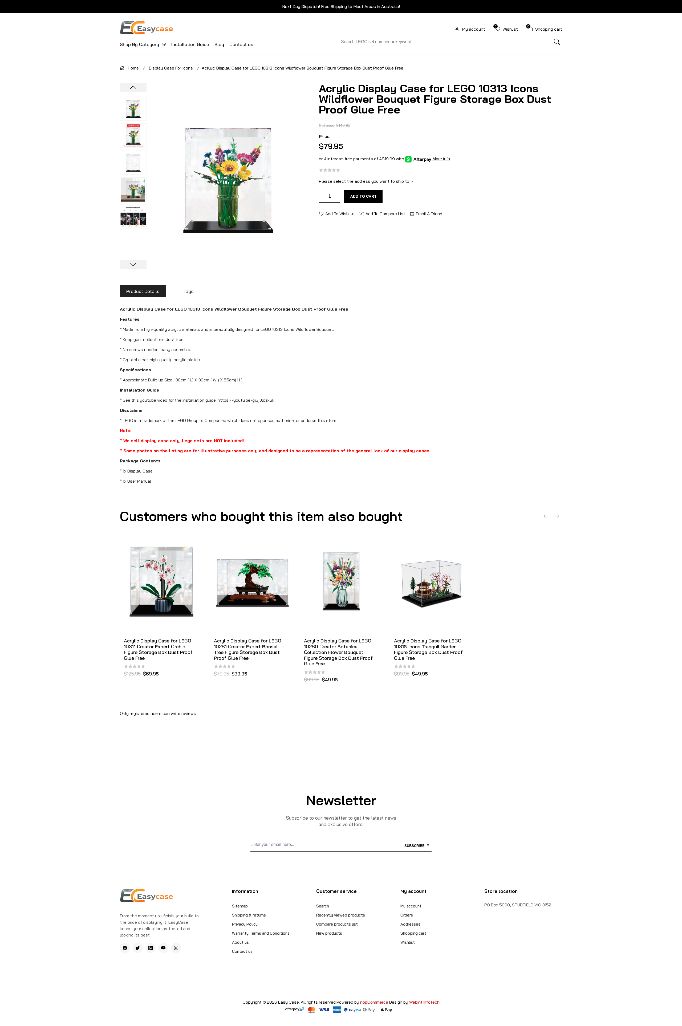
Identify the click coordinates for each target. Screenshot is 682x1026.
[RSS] (150, 948)
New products (329, 933)
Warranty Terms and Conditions (261, 933)
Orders (406, 915)
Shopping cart (413, 933)
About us (240, 942)
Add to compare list (385, 213)
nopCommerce (374, 1002)
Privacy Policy (245, 924)
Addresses (410, 924)
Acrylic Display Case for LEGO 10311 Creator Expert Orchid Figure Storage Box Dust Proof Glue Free (158, 649)
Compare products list (337, 924)
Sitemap (240, 906)
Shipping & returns (249, 915)
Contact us (241, 44)
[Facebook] (125, 948)
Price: (324, 136)
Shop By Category (140, 44)
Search (322, 906)
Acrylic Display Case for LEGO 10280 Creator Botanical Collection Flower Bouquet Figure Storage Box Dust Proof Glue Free (338, 652)
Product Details (142, 291)
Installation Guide (190, 44)
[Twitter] (138, 948)
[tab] (143, 291)
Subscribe (415, 846)
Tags (188, 291)
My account (410, 906)
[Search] (557, 41)
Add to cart (363, 196)
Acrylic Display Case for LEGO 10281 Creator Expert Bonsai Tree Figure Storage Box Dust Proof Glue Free (247, 649)
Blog (219, 44)
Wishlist (407, 942)
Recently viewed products (340, 915)
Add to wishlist (340, 213)
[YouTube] (163, 948)
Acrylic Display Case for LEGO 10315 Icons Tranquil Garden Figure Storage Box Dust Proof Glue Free (428, 649)
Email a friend (429, 213)
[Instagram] (176, 948)
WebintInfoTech (424, 1002)
